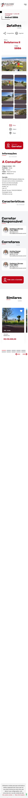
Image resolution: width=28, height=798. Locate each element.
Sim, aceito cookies (7, 795)
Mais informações (19, 795)
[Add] (21, 311)
